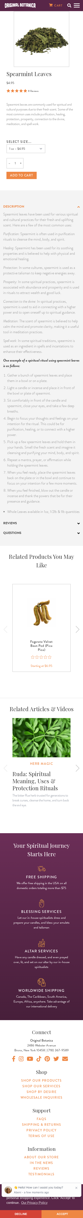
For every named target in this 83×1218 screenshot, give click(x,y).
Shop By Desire (41, 1092)
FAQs (41, 1119)
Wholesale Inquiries (41, 1097)
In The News (41, 1163)
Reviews (41, 1168)
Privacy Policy (41, 1130)
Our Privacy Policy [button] (34, 1202)
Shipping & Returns (41, 1124)
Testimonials (41, 1174)
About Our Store (41, 1157)
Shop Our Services (41, 1086)
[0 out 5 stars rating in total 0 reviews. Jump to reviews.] (41, 657)
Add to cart (21, 175)
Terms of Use (41, 1136)
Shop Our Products (41, 1080)
